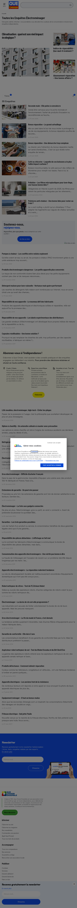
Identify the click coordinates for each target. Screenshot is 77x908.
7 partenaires (34, 451)
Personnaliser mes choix (52, 460)
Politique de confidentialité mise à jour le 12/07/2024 (29, 460)
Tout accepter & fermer (52, 465)
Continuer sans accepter (54, 442)
